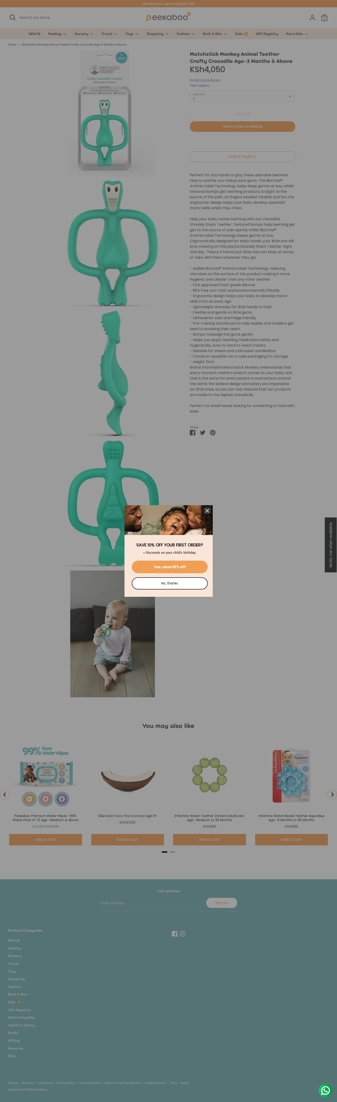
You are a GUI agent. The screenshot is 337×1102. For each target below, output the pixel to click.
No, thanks (169, 583)
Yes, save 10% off (170, 567)
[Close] (207, 510)
